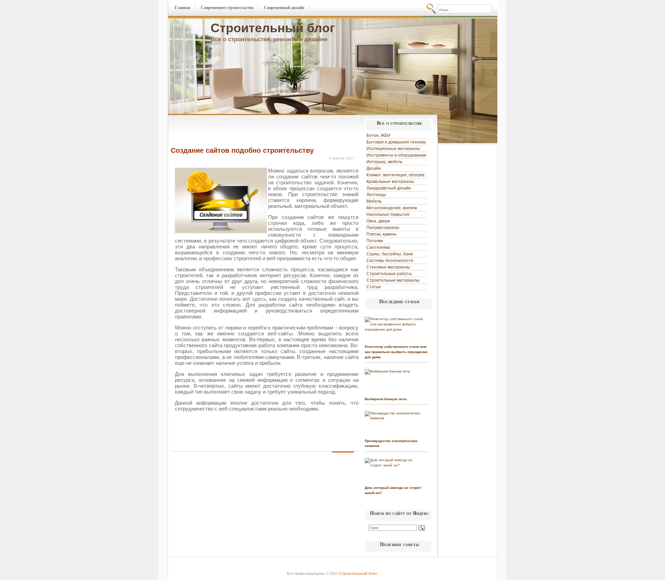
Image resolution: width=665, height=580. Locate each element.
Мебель (374, 201)
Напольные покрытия (387, 214)
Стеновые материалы (388, 267)
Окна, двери (378, 221)
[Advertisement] (252, 131)
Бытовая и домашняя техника (396, 142)
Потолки (374, 240)
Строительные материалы (392, 280)
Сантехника (378, 247)
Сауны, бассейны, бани (389, 254)
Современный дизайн (284, 7)
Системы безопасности (389, 260)
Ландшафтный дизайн (388, 188)
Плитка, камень (381, 234)
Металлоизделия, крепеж (391, 207)
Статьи (373, 286)
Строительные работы (389, 273)
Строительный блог (273, 28)
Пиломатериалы (382, 227)
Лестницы (376, 194)
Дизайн (373, 168)
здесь (259, 299)
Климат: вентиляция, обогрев (395, 175)
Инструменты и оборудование (396, 155)
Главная (182, 7)
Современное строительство (227, 7)
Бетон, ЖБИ (378, 135)
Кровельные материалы (390, 181)
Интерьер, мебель (384, 161)
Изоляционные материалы (393, 148)
